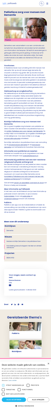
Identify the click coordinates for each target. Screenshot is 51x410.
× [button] (48, 364)
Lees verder (13, 380)
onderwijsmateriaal (11, 199)
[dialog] (25, 385)
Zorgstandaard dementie (18, 145)
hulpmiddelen (9, 196)
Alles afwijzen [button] (38, 400)
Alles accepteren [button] (14, 400)
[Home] (9, 3)
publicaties (26, 196)
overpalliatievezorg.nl (30, 156)
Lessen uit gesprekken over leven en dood (29, 183)
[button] (25, 405)
